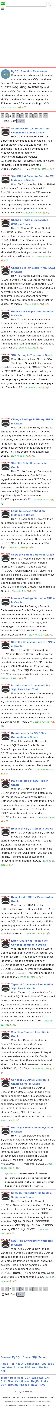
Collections (32, 1364)
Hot (12, 1364)
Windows (37, 1378)
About (19, 1364)
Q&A (4, 1385)
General (6, 1357)
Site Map (44, 1367)
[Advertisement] (28, 39)
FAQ (43, 1364)
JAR (47, 1378)
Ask (34, 1367)
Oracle (27, 1357)
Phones (24, 1385)
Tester (5, 1378)
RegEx (35, 1381)
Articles (19, 1367)
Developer (16, 1378)
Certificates (22, 1381)
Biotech (13, 1385)
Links (44, 1381)
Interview (6, 1367)
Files (10, 1381)
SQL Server (39, 1357)
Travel (34, 1385)
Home (4, 1364)
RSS (28, 1367)
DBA (27, 1378)
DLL (3, 1381)
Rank (20, 121)
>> (45, 115)
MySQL (16, 1357)
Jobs (51, 1364)
